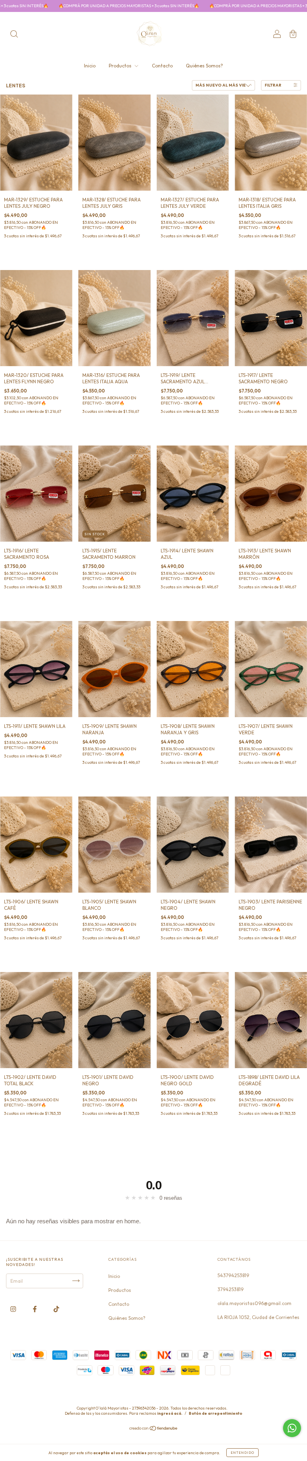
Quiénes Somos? (204, 66)
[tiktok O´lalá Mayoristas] (56, 1309)
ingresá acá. (169, 1416)
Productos (121, 66)
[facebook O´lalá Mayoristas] (35, 1309)
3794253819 (230, 1289)
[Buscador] (14, 35)
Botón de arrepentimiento (215, 1416)
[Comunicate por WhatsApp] (292, 1428)
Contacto (162, 66)
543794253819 (233, 1275)
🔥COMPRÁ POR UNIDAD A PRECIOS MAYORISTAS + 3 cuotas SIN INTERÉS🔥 (209, 5)
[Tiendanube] (154, 1432)
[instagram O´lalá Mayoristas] (14, 1309)
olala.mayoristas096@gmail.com (254, 1303)
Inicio (90, 66)
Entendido (242, 1453)
